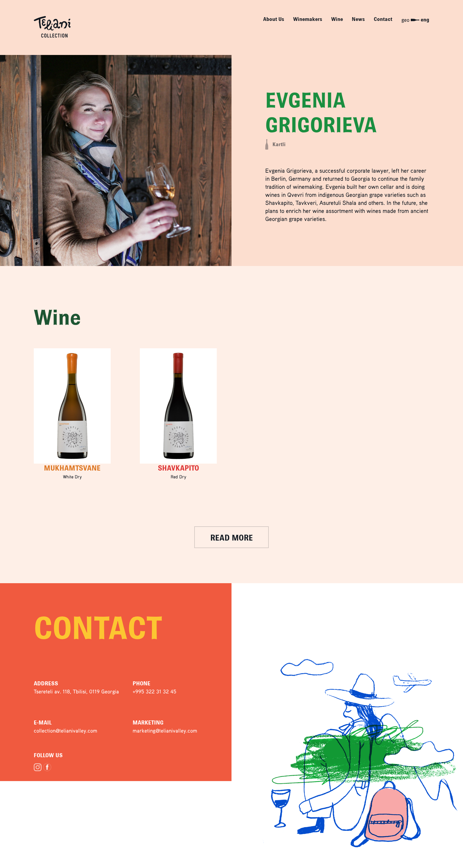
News (358, 19)
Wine (337, 19)
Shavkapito (178, 468)
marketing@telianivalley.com (165, 730)
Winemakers (307, 19)
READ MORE (231, 538)
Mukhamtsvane (72, 468)
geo (405, 19)
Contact (383, 19)
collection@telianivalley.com (65, 730)
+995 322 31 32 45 (154, 691)
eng (425, 20)
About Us (273, 19)
